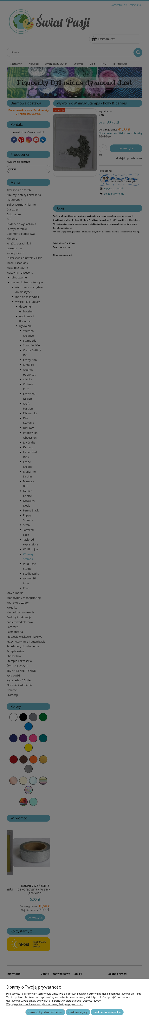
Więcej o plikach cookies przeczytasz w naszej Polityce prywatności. (44, 1004)
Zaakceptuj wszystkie (107, 1012)
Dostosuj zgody (78, 1012)
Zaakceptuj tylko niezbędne (45, 1012)
